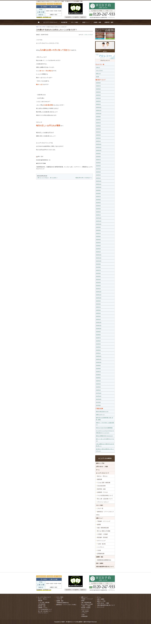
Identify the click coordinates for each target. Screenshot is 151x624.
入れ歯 (99, 550)
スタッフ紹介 (75, 23)
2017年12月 (98, 393)
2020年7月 (98, 307)
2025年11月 (98, 110)
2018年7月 (98, 371)
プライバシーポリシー (103, 502)
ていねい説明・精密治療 (103, 482)
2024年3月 (98, 171)
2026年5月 (98, 92)
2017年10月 (98, 399)
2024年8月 (98, 156)
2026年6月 (98, 88)
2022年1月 (98, 251)
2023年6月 (98, 199)
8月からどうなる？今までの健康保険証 (104, 427)
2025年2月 (98, 138)
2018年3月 (98, 383)
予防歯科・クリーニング (103, 521)
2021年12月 (98, 254)
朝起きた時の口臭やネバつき (102, 411)
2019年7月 (98, 337)
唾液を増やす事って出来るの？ (83, 177)
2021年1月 (98, 288)
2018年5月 (98, 377)
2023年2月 (98, 211)
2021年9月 (98, 264)
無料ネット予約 (100, 463)
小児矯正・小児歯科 (102, 534)
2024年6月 (98, 162)
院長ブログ (98, 73)
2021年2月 (98, 285)
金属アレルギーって (100, 414)
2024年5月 (98, 165)
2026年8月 (98, 82)
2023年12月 (98, 181)
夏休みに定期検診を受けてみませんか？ (104, 435)
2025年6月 (98, 125)
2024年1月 (98, 178)
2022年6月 (98, 236)
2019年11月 (98, 325)
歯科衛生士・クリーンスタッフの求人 (105, 513)
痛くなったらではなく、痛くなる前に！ (48, 177)
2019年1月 (98, 353)
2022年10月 (98, 224)
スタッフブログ (89, 34)
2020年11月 (98, 294)
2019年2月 (98, 350)
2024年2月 (98, 175)
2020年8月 (98, 304)
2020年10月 (98, 297)
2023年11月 (98, 184)
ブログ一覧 (100, 508)
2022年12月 (98, 218)
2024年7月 (98, 159)
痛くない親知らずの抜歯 (103, 531)
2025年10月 (98, 113)
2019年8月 (98, 334)
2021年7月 (98, 270)
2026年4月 (98, 95)
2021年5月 (98, 276)
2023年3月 (98, 208)
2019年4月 (98, 347)
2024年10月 (98, 150)
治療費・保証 (97, 23)
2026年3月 (98, 98)
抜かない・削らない (64, 23)
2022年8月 (98, 230)
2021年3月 (98, 282)
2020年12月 (98, 291)
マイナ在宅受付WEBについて (105, 495)
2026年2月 (98, 101)
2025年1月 (98, 141)
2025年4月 (98, 132)
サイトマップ (100, 607)
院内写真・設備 (101, 489)
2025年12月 (98, 107)
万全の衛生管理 (101, 485)
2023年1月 (98, 214)
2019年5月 (98, 343)
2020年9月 (98, 300)
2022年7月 (98, 233)
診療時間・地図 (109, 23)
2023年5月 (98, 202)
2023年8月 (98, 193)
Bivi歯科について (51, 23)
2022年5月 (98, 239)
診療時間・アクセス (102, 492)
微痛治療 (99, 479)
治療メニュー (86, 23)
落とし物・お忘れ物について (105, 498)
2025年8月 (98, 119)
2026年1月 (98, 104)
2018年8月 (98, 368)
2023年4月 (98, 205)
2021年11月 (98, 257)
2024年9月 (98, 153)
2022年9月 (98, 227)
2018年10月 (98, 362)
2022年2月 (98, 248)
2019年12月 (98, 322)
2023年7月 (98, 196)
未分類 (97, 76)
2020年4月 (98, 316)
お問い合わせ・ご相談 (102, 466)
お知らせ (98, 67)
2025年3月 (98, 135)
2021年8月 (98, 267)
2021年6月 (98, 273)
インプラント (100, 547)
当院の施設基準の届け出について (105, 566)
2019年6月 (98, 340)
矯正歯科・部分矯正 (102, 537)
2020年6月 (98, 310)
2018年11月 (98, 359)
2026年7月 (98, 85)
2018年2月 (98, 387)
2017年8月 (98, 405)
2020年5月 (98, 313)
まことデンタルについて (102, 473)
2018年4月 (98, 380)
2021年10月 (98, 261)
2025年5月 (98, 128)
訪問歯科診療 (100, 553)
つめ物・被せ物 (101, 544)
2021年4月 (98, 279)
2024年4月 (98, 168)
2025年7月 (98, 122)
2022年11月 (98, 221)
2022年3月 (98, 245)
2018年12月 (98, 356)
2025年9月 (98, 116)
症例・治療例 (99, 563)
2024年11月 (98, 147)
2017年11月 (98, 396)
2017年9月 (98, 402)
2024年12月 (98, 144)
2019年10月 (98, 328)
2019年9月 (98, 331)
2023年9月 (98, 190)
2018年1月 (98, 390)
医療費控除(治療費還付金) (104, 560)
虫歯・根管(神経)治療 (103, 527)
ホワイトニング (101, 540)
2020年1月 (98, 319)
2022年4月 (98, 242)
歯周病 (99, 524)
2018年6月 (98, 374)
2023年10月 (98, 187)
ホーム (39, 23)
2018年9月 (98, 365)
